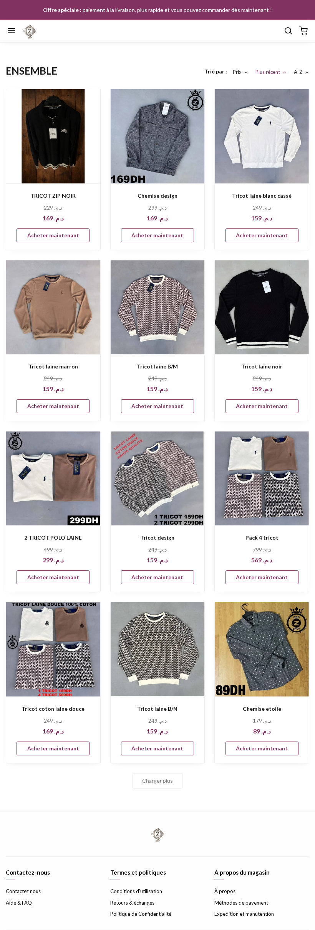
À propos (224, 891)
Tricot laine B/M (157, 366)
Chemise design (157, 195)
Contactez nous (23, 891)
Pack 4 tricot (262, 537)
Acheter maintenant (53, 235)
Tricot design (157, 537)
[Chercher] (288, 31)
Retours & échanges (132, 903)
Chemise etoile (262, 708)
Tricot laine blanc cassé (262, 195)
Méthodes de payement (241, 903)
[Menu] (11, 31)
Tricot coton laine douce (53, 708)
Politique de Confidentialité (140, 914)
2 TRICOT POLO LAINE (53, 537)
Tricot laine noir (261, 366)
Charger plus (157, 780)
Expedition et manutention (244, 914)
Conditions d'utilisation (136, 891)
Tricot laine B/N (157, 708)
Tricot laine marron (53, 366)
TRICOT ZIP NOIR (53, 195)
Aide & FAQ (19, 903)
